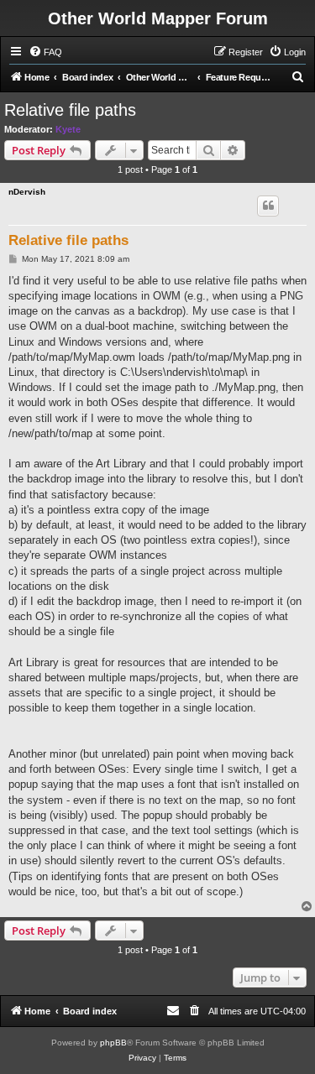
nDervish (26, 191)
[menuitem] (45, 52)
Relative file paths (70, 110)
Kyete (68, 129)
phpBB (113, 1042)
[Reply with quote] (268, 206)
